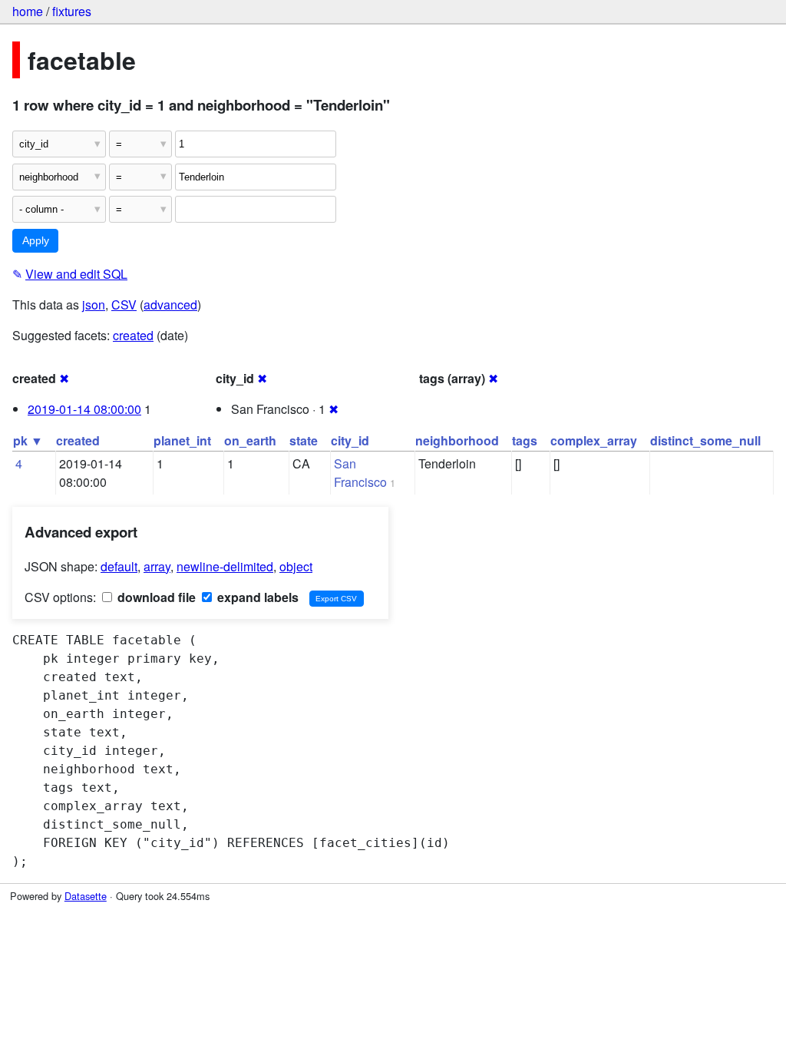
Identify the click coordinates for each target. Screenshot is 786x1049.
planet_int (182, 440)
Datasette (85, 896)
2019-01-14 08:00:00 (84, 409)
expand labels (256, 597)
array (157, 566)
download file (155, 597)
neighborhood (457, 440)
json (93, 304)
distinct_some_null (705, 440)
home (27, 11)
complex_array (593, 440)
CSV (124, 304)
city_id (350, 440)
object (295, 566)
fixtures (71, 11)
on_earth (250, 440)
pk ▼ (28, 440)
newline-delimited (225, 566)
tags (524, 440)
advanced (170, 304)
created (133, 335)
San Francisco (360, 473)
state (303, 440)
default (119, 566)
